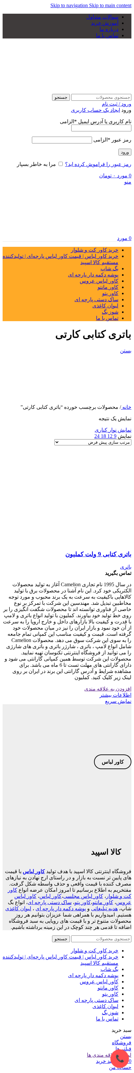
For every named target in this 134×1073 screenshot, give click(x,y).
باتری (125, 567)
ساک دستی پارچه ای (50, 902)
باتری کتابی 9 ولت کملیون (98, 554)
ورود (125, 152)
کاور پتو (82, 902)
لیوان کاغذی (18, 908)
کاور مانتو (102, 902)
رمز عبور (112, 139)
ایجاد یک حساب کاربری (95, 110)
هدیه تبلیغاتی (104, 908)
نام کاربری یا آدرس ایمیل (95, 121)
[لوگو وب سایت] (90, 91)
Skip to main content (110, 5)
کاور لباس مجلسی (83, 896)
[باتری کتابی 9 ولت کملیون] (82, 541)
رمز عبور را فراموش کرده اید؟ (98, 164)
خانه (126, 407)
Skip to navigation (69, 5)
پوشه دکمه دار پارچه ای (60, 908)
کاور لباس (34, 871)
